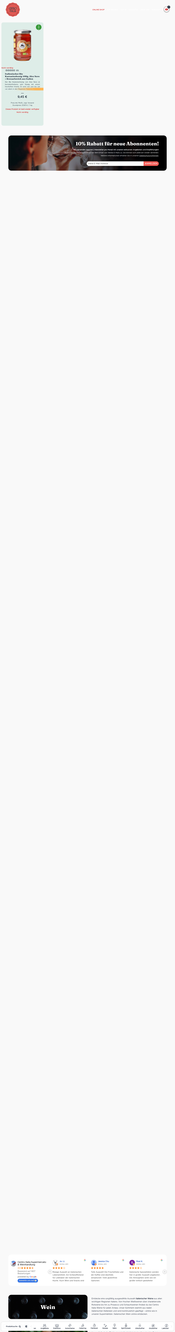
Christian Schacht (144, 1264)
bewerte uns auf (26, 1283)
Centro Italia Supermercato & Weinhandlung (32, 1265)
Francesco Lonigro (68, 1264)
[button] (170, 1326)
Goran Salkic (104, 1264)
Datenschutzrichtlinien (148, 158)
